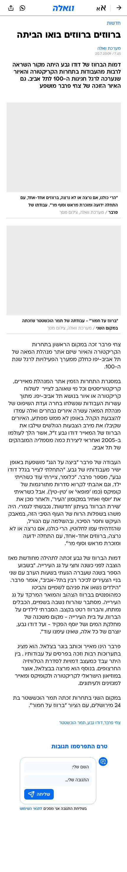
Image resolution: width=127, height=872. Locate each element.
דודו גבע (94, 723)
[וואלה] (63, 8)
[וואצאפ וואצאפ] (22, 8)
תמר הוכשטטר (72, 723)
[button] (101, 8)
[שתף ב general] (11, 8)
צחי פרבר (112, 723)
